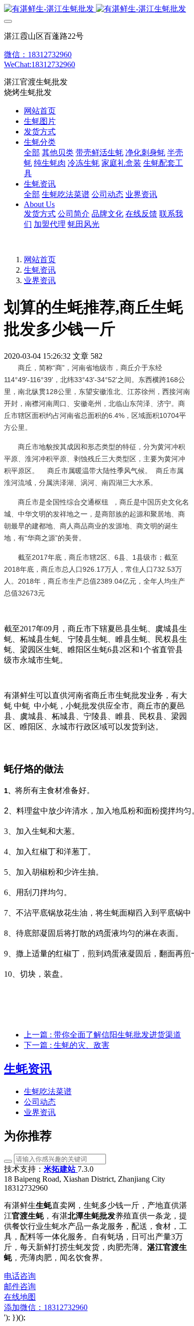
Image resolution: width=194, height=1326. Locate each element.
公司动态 (40, 1102)
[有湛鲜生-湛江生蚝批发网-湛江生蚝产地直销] (97, 9)
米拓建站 (61, 1169)
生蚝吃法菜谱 (48, 1091)
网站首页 (40, 110)
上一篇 (102, 1034)
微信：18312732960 (38, 54)
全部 (32, 152)
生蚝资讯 (40, 270)
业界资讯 (40, 280)
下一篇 (66, 1045)
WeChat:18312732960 (39, 64)
